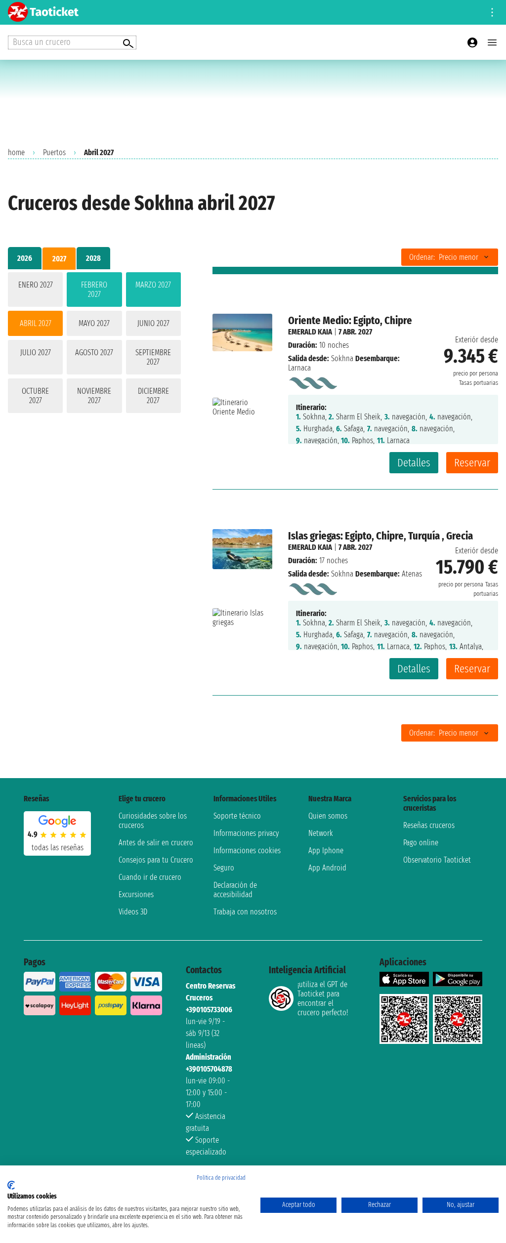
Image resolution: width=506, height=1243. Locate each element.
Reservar (472, 462)
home (16, 152)
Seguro (223, 867)
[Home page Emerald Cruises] (312, 381)
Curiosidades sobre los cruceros (153, 820)
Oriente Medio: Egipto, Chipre (350, 320)
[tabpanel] (94, 344)
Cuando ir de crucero (150, 877)
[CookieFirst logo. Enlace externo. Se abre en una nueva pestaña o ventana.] (11, 1185)
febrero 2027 (94, 289)
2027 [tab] (59, 258)
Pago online (420, 842)
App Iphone (325, 850)
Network (320, 833)
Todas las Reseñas (58, 847)
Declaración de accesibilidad (235, 889)
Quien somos (327, 816)
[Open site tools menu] (492, 12)
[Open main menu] (492, 42)
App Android (327, 867)
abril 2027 (35, 323)
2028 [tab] (93, 258)
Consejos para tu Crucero (156, 860)
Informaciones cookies (247, 850)
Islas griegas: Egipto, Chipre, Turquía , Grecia (380, 535)
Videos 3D (133, 911)
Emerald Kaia (310, 331)
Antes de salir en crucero (156, 842)
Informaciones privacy (246, 833)
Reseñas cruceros (429, 825)
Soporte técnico (237, 816)
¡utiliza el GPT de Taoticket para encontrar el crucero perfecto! (322, 998)
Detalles (413, 462)
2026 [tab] (24, 258)
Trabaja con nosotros (245, 911)
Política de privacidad (221, 1177)
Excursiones (136, 894)
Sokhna (342, 358)
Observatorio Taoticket (437, 860)
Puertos (54, 152)
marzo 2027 (153, 285)
